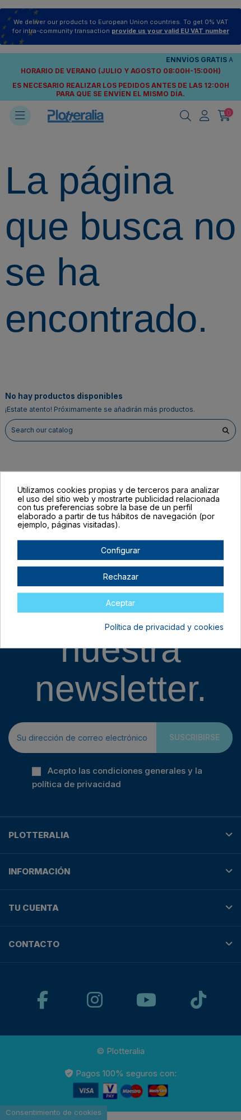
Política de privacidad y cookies (164, 627)
